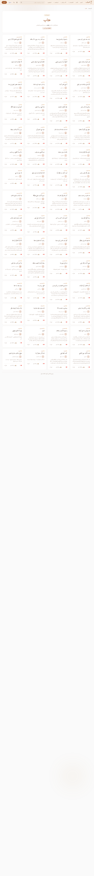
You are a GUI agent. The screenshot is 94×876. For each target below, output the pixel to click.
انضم (4, 2)
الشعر (81, 2)
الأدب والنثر (64, 2)
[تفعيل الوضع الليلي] (14, 2)
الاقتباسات (71, 2)
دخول (10, 2)
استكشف (56, 2)
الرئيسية (90, 8)
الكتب (77, 2)
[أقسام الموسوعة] (17, 2)
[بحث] (21, 2)
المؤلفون (49, 2)
